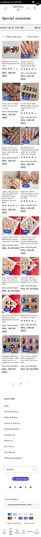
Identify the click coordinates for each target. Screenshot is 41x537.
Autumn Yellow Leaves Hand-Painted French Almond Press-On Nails (10, 239)
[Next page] (28, 384)
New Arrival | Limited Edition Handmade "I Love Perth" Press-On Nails (29, 359)
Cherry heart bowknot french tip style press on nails (10, 106)
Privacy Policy (11, 412)
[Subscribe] (34, 469)
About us (8, 441)
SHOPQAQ (17, 523)
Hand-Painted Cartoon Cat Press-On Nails (29, 316)
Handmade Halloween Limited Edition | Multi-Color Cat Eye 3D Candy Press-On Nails (11, 359)
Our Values (9, 452)
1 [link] (13, 384)
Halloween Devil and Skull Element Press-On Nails (11, 64)
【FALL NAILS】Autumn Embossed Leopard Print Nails (28, 64)
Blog (6, 406)
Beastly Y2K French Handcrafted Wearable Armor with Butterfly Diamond (10, 151)
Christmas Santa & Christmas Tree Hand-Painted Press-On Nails (29, 280)
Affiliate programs (13, 458)
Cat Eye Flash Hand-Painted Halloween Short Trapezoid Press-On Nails (30, 107)
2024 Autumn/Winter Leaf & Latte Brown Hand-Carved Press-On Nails (10, 281)
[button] (5, 8)
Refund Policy (11, 417)
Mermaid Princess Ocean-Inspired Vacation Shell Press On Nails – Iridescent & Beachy (30, 151)
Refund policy (29, 523)
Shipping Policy (12, 429)
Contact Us (9, 435)
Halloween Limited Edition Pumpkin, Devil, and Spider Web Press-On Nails (30, 195)
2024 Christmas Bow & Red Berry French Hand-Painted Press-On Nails (11, 318)
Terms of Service (12, 423)
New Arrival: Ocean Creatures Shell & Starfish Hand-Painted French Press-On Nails (29, 240)
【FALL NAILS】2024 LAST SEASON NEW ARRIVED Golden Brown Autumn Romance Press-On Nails (10, 197)
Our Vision (9, 446)
